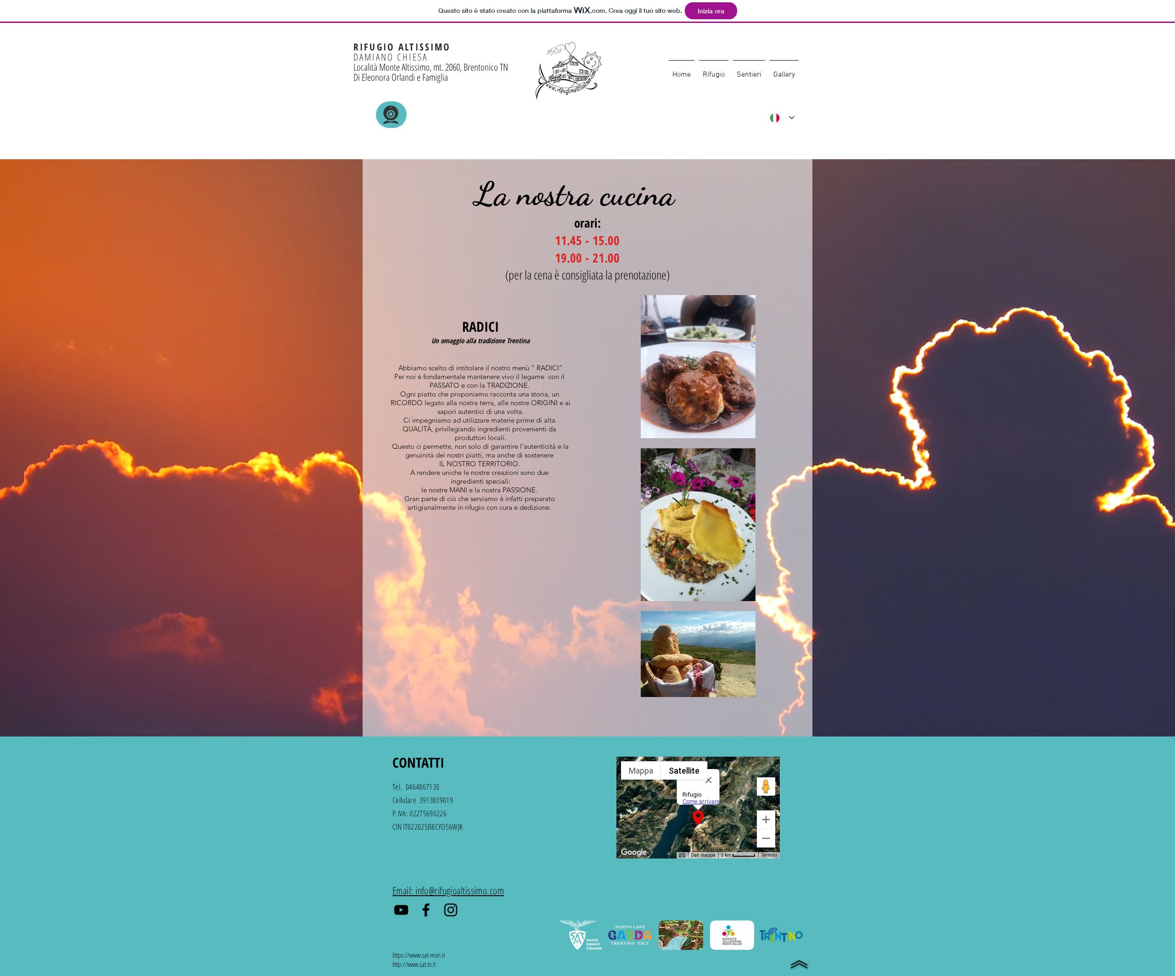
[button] (714, 70)
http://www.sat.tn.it (414, 964)
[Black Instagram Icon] (450, 910)
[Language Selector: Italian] (782, 117)
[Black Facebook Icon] (426, 910)
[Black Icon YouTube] (401, 910)
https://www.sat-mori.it (418, 954)
